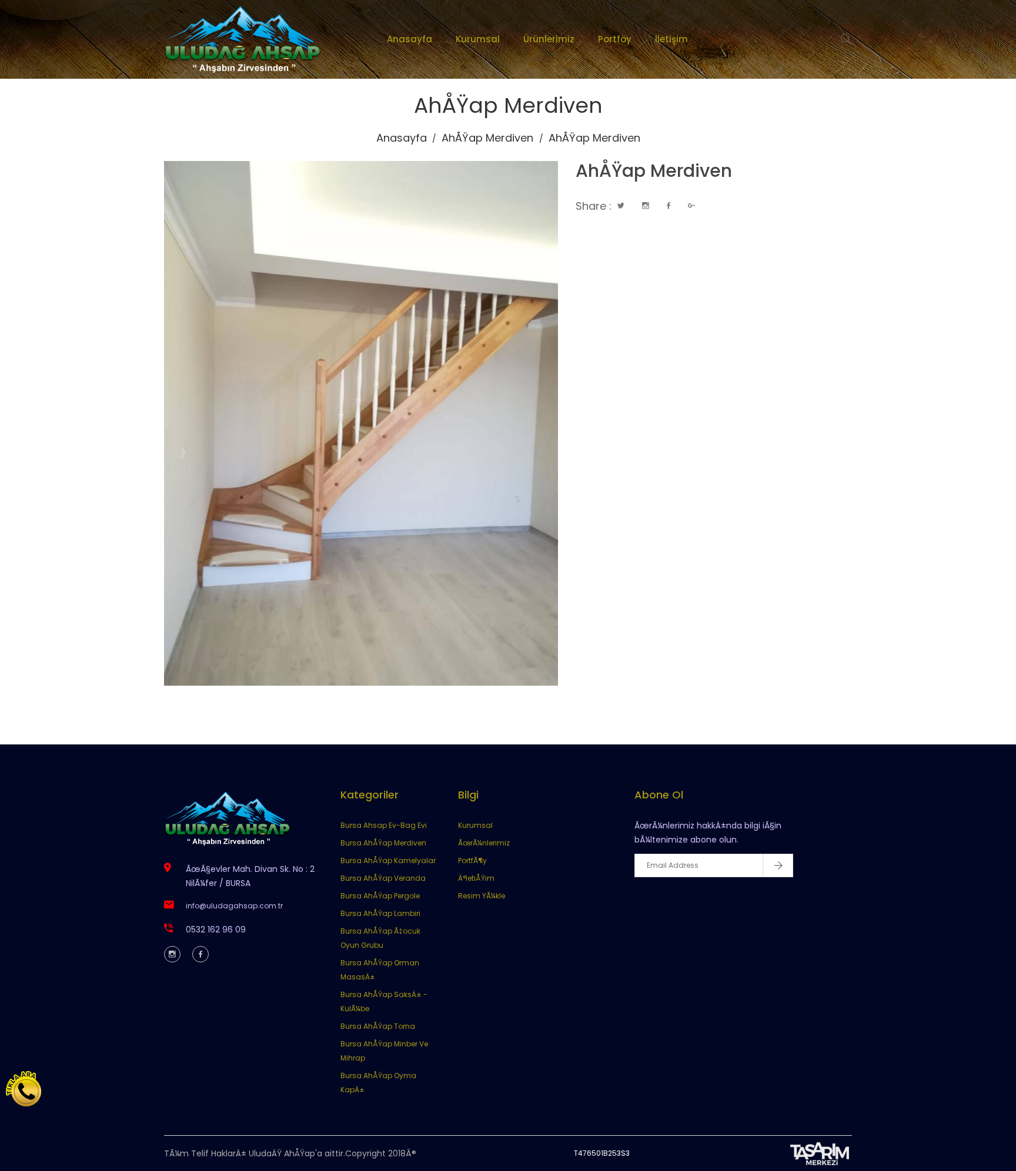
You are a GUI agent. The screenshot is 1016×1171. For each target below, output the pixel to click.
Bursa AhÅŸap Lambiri (380, 913)
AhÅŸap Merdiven (487, 137)
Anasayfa (409, 39)
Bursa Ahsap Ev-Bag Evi (383, 825)
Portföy (614, 39)
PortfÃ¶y (472, 860)
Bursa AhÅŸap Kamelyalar (388, 860)
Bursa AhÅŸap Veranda (383, 878)
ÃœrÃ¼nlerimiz (484, 843)
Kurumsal (478, 39)
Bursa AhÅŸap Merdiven (383, 843)
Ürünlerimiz (548, 39)
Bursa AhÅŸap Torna (377, 1026)
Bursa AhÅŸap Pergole (380, 896)
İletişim (671, 39)
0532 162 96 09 (216, 929)
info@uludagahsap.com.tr (234, 906)
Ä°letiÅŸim (476, 878)
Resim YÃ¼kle (481, 896)
